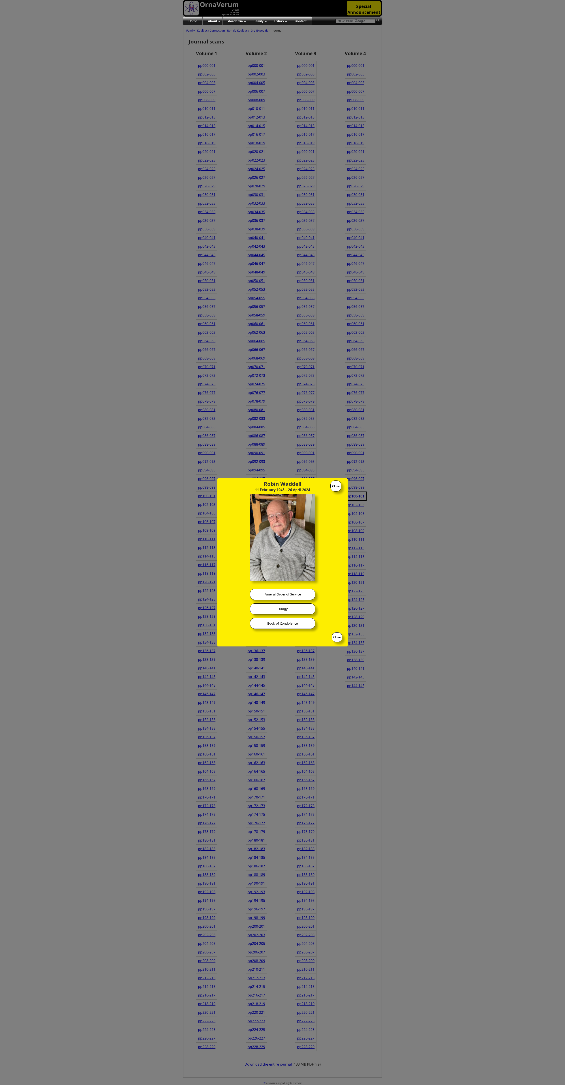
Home (192, 21)
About (212, 21)
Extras (279, 21)
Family (259, 21)
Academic (235, 21)
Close (335, 486)
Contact (301, 21)
